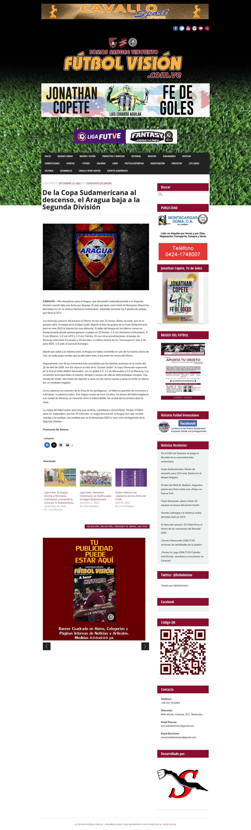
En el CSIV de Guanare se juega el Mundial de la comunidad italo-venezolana (180, 457)
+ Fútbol (85, 163)
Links (115, 163)
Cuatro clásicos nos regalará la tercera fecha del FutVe (130, 496)
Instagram (194, 28)
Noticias (186, 156)
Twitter (181, 28)
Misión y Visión (87, 156)
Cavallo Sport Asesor (89, 170)
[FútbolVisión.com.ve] (125, 77)
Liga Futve (142, 526)
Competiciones (52, 163)
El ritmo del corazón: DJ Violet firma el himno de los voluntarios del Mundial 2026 (181, 528)
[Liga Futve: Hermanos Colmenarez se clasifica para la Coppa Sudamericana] (95, 477)
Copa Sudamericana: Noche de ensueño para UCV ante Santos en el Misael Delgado (181, 473)
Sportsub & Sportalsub (162, 824)
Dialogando (169, 156)
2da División (106, 526)
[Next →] (145, 646)
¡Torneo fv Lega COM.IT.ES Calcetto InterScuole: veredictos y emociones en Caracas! (182, 556)
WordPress (135, 824)
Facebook (175, 28)
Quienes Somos (65, 156)
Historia (49, 170)
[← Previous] (47, 646)
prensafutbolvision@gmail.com (177, 725)
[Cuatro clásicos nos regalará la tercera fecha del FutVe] (131, 477)
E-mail (201, 28)
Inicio (48, 156)
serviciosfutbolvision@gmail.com (178, 737)
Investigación (157, 163)
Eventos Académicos (117, 170)
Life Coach (194, 163)
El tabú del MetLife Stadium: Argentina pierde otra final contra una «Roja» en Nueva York (181, 489)
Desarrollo (66, 170)
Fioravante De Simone (99, 183)
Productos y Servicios (113, 156)
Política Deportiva (134, 163)
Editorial (136, 156)
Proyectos (177, 163)
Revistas (152, 156)
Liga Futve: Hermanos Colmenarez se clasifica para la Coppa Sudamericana (95, 496)
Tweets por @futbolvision (174, 585)
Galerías (101, 163)
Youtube (188, 28)
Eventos (70, 163)
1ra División (93, 526)
